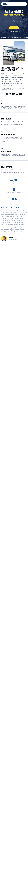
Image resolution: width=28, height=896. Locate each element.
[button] (24, 3)
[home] (6, 4)
